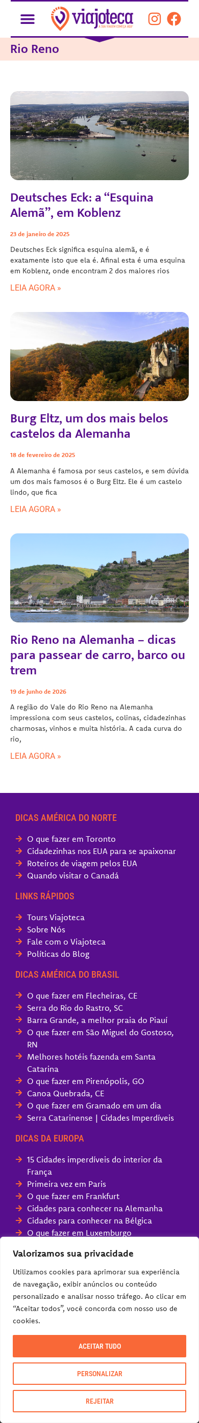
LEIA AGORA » (35, 288)
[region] (99, 1330)
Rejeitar (100, 1401)
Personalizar (99, 1374)
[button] (27, 18)
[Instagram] (154, 19)
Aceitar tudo (100, 1346)
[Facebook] (174, 19)
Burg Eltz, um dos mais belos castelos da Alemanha (89, 426)
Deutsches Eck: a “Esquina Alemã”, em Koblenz (82, 205)
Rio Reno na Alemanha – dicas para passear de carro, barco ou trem (97, 655)
